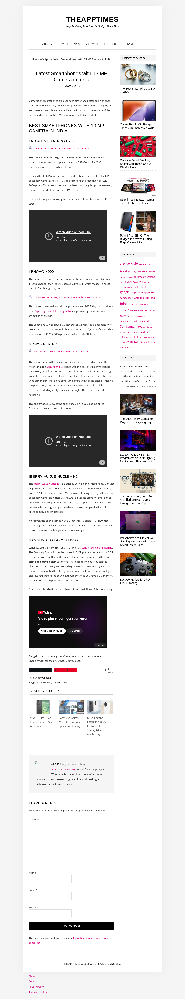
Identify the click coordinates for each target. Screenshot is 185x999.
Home (35, 59)
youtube (129, 347)
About (32, 976)
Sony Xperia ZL (55, 366)
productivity (144, 321)
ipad (152, 297)
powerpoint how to (129, 321)
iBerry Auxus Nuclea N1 (47, 483)
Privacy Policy (36, 986)
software (124, 337)
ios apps (144, 292)
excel (122, 282)
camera (47, 682)
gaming (136, 287)
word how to (149, 342)
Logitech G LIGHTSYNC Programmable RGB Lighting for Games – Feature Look (137, 458)
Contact (33, 981)
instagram (134, 292)
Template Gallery (38, 992)
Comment (35, 819)
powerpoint (143, 316)
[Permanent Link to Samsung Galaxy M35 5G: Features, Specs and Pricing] (71, 703)
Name (33, 872)
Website (33, 907)
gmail (143, 287)
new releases (137, 310)
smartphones (60, 682)
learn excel (144, 304)
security (138, 326)
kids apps (135, 304)
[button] (143, 44)
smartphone (148, 327)
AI (121, 264)
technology (145, 337)
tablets (137, 337)
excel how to (133, 282)
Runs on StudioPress (107, 963)
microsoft (125, 310)
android (130, 264)
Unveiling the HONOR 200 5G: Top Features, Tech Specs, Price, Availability (99, 726)
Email (33, 890)
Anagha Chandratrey (63, 769)
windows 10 (134, 342)
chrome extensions (144, 276)
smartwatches (141, 332)
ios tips (144, 298)
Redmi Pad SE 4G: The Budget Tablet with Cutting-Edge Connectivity (136, 239)
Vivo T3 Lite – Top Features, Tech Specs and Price (42, 722)
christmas (129, 277)
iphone (126, 303)
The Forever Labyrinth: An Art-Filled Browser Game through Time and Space (136, 500)
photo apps (134, 316)
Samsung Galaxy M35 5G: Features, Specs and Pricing (70, 722)
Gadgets (46, 59)
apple (122, 277)
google (125, 292)
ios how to (133, 297)
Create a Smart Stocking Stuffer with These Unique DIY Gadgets (135, 164)
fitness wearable (126, 287)
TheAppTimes (92, 19)
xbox (122, 347)
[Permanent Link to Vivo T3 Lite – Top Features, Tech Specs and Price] (43, 703)
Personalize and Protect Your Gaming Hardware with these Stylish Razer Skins (137, 541)
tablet (131, 337)
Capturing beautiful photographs (52, 311)
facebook (147, 282)
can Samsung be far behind (97, 547)
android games (134, 271)
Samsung (127, 326)
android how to (148, 271)
